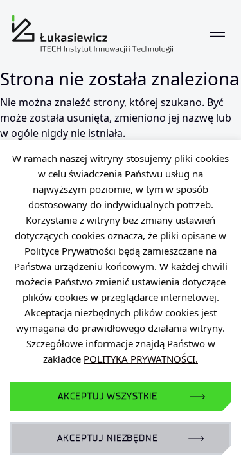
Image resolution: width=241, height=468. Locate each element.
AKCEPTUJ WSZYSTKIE (107, 396)
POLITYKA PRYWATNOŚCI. (141, 358)
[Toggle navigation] (217, 34)
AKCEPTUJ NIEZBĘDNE (107, 438)
